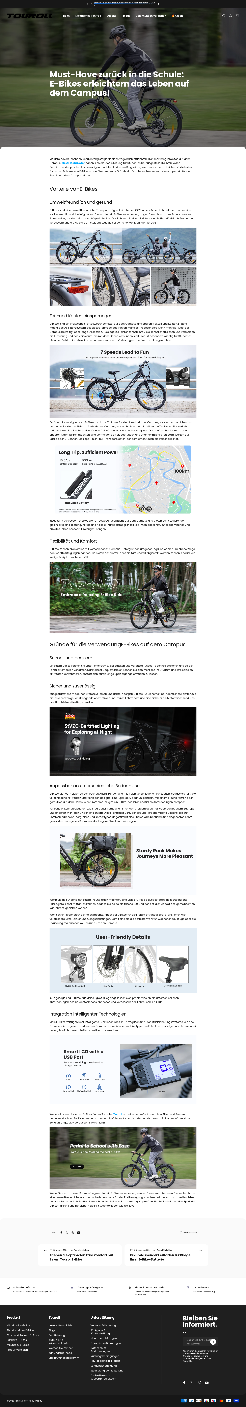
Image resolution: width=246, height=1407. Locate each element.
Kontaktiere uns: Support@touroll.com (103, 1377)
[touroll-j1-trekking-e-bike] (123, 597)
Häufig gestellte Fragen (105, 1361)
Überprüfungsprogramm (64, 1358)
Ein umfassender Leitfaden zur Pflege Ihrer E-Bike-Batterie (160, 1257)
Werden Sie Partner (61, 1348)
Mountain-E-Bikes (18, 1345)
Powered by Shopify (32, 1400)
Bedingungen (163, 1291)
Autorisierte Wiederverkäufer (59, 1342)
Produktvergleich (17, 1350)
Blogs (52, 1330)
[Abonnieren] (213, 1342)
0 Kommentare (190, 1232)
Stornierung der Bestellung (107, 1370)
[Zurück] (87, 4)
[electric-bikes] (123, 1158)
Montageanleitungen (103, 1338)
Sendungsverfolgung (103, 1365)
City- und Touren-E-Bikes (23, 1335)
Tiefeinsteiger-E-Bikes (20, 1330)
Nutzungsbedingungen (104, 1356)
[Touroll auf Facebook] (184, 1382)
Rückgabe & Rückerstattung (100, 1332)
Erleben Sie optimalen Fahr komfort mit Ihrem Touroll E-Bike (81, 1257)
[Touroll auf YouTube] (207, 1382)
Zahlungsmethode (60, 1353)
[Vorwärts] (158, 4)
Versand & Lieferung (103, 1325)
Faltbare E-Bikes (17, 1340)
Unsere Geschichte (61, 1325)
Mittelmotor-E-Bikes (19, 1325)
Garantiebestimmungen (105, 1343)
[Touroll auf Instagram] (199, 1382)
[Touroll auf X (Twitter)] (192, 1382)
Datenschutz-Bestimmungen (100, 1350)
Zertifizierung (208, 1291)
